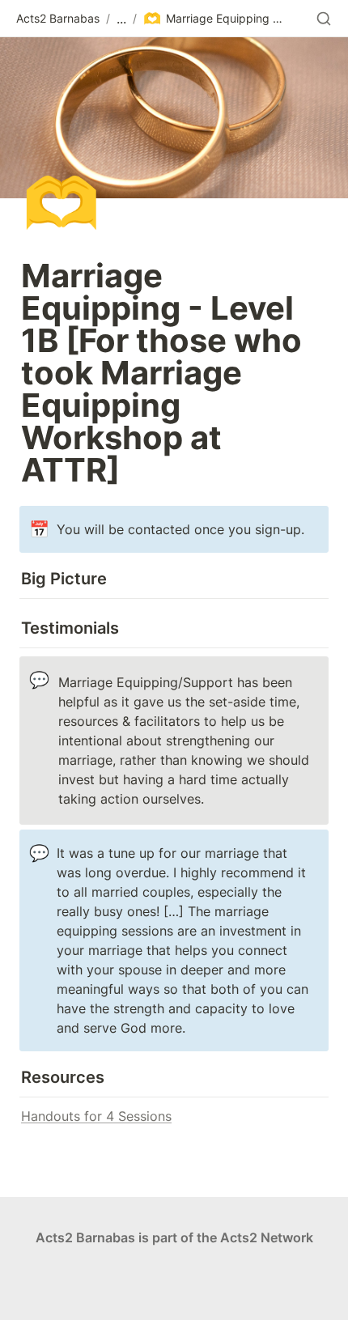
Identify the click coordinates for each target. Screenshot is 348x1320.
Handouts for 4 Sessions (96, 1116)
